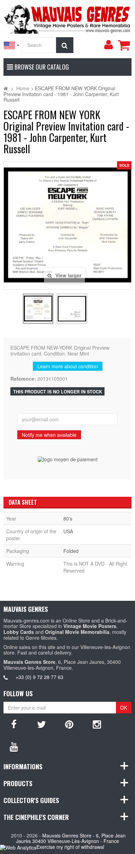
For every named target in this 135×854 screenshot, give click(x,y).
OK (123, 707)
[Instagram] (97, 723)
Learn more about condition (67, 366)
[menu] (108, 44)
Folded (71, 550)
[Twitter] (41, 723)
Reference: (23, 379)
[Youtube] (13, 746)
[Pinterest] (69, 723)
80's (67, 518)
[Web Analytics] (18, 847)
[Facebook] (13, 723)
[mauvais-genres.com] (67, 17)
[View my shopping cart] (124, 45)
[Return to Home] (5, 88)
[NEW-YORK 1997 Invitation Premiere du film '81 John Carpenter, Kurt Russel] (38, 309)
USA (68, 531)
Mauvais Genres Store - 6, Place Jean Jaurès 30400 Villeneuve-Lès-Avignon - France (71, 838)
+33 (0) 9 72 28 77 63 (39, 676)
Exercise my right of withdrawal (70, 846)
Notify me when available (49, 434)
